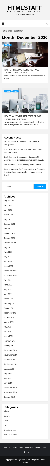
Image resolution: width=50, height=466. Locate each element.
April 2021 (8, 331)
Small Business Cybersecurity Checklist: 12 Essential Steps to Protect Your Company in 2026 (24, 158)
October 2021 (9, 317)
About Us (6, 447)
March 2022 (8, 298)
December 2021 (10, 313)
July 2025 (7, 219)
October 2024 (9, 224)
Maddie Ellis (11, 119)
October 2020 (9, 359)
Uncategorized (10, 430)
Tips (5, 425)
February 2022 (9, 303)
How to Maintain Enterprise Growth (23, 116)
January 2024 (9, 233)
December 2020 (10, 350)
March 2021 (8, 336)
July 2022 (7, 280)
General (7, 416)
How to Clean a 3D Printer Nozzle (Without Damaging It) (21, 143)
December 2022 (10, 270)
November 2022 (10, 275)
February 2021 (9, 341)
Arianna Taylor (12, 73)
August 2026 (9, 200)
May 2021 (7, 327)
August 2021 (9, 322)
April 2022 (8, 294)
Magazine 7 (35, 459)
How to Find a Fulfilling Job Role (21, 70)
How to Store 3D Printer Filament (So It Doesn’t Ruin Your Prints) (23, 151)
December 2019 (10, 387)
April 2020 (8, 383)
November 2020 (10, 355)
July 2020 (7, 373)
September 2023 (10, 242)
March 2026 (8, 214)
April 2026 (8, 210)
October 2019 (9, 397)
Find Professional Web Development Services (23, 164)
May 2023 (7, 256)
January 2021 (9, 345)
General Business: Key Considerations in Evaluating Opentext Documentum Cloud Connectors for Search (25, 172)
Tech (15, 91)
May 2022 (7, 289)
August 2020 (9, 369)
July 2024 (7, 228)
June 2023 (8, 252)
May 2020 (7, 378)
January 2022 (9, 308)
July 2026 (7, 205)
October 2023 (9, 238)
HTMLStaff (25, 8)
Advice (7, 45)
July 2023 (7, 247)
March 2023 (8, 266)
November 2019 (10, 392)
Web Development (11, 434)
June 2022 (8, 285)
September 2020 (10, 364)
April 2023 (8, 261)
